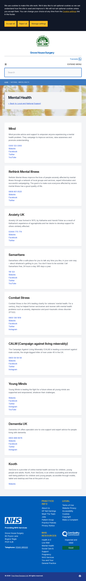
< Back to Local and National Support (24, 103)
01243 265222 (22, 547)
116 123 (12, 272)
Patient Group (48, 520)
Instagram (13, 329)
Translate (74, 59)
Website (12, 148)
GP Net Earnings (49, 511)
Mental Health (48, 546)
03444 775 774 (15, 232)
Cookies (65, 514)
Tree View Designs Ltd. (19, 576)
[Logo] (43, 41)
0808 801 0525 (15, 192)
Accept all (10, 24)
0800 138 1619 (15, 318)
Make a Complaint (70, 520)
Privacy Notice (48, 526)
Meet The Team (48, 514)
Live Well (46, 543)
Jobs (44, 517)
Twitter (12, 154)
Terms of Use (68, 505)
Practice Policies (49, 523)
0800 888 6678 (15, 438)
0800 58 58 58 (15, 358)
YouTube (12, 157)
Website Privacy (69, 508)
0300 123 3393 (15, 146)
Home (6, 82)
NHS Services (48, 557)
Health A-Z (46, 540)
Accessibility (67, 511)
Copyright (66, 517)
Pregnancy (46, 554)
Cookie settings (69, 11)
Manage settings (38, 24)
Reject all (23, 24)
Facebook (13, 151)
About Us (46, 508)
